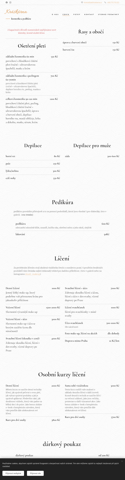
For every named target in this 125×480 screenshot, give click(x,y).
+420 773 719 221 (113, 2)
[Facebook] (6, 2)
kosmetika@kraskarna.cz (93, 2)
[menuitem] (56, 15)
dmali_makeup (32, 274)
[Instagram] (10, 2)
